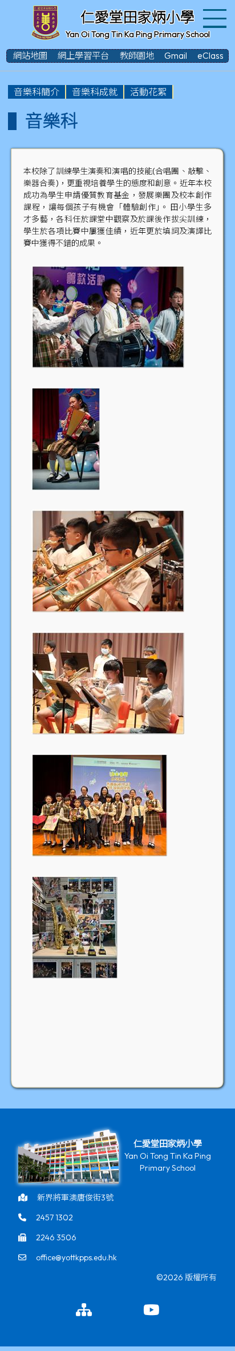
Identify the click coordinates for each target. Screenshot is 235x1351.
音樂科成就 (95, 92)
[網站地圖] (84, 1310)
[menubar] (90, 91)
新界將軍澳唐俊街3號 (75, 1197)
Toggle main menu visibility (215, 17)
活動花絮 (148, 92)
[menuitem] (37, 92)
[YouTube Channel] (151, 1310)
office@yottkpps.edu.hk (76, 1257)
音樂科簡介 (36, 92)
